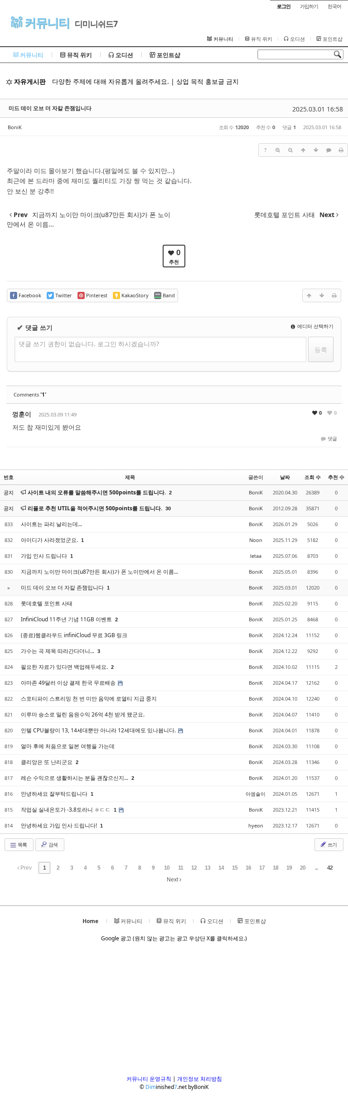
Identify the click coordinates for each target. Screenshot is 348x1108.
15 (234, 868)
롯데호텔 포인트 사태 (46, 603)
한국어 (334, 6)
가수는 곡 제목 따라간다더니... (58, 651)
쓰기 (332, 844)
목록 (22, 844)
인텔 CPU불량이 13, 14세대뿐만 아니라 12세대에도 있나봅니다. (99, 730)
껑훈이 (21, 414)
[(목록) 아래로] (315, 150)
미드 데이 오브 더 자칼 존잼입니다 (50, 108)
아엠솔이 (256, 793)
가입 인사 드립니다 (44, 556)
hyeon (255, 825)
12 (194, 868)
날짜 (285, 477)
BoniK (15, 127)
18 (275, 868)
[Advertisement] (174, 1011)
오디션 (297, 39)
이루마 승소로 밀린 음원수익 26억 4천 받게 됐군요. (83, 714)
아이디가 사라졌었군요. (50, 540)
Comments (30, 394)
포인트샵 (332, 39)
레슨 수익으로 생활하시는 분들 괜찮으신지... (75, 778)
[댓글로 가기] (328, 150)
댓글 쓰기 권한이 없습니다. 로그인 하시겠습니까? (89, 343)
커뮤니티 (46, 22)
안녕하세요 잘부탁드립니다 (55, 794)
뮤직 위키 (261, 39)
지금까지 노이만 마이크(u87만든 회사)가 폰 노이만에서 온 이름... (99, 572)
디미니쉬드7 (96, 23)
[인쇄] (341, 150)
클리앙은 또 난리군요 (47, 762)
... (316, 868)
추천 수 (336, 477)
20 (302, 868)
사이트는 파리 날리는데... (51, 524)
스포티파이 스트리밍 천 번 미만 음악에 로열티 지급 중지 (89, 698)
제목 (130, 477)
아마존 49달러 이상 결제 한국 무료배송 (69, 683)
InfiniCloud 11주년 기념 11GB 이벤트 (67, 619)
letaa (255, 555)
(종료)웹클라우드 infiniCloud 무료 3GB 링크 (74, 635)
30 (168, 508)
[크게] (277, 150)
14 (221, 868)
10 (166, 868)
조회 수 (312, 477)
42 (330, 868)
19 (289, 868)
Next (173, 879)
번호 (9, 477)
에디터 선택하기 (315, 326)
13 (207, 868)
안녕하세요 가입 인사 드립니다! (59, 825)
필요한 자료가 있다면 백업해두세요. (65, 667)
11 (180, 868)
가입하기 (309, 6)
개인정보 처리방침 (199, 1079)
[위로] (303, 150)
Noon (255, 540)
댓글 (332, 438)
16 (248, 868)
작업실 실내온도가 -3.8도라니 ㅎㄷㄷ (66, 809)
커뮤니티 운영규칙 (148, 1079)
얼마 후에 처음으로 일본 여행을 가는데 (68, 746)
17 (262, 868)
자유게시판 (29, 81)
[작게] (290, 150)
